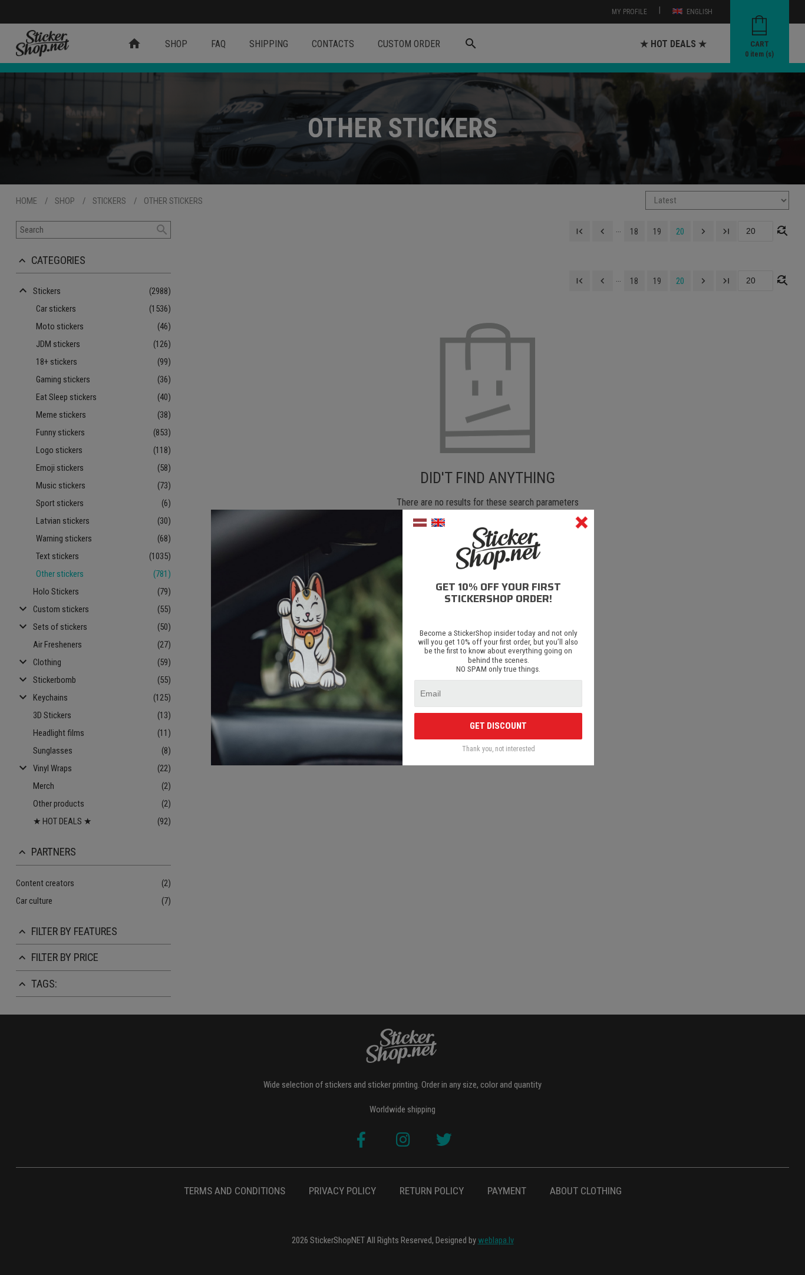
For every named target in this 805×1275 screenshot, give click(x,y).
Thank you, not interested (498, 749)
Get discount (498, 726)
